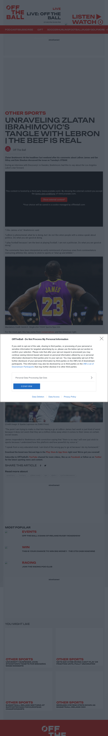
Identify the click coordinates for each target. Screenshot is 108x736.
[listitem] (54, 377)
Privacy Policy (70, 397)
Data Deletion (38, 397)
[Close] (102, 339)
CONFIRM (26, 386)
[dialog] (54, 368)
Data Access (54, 397)
